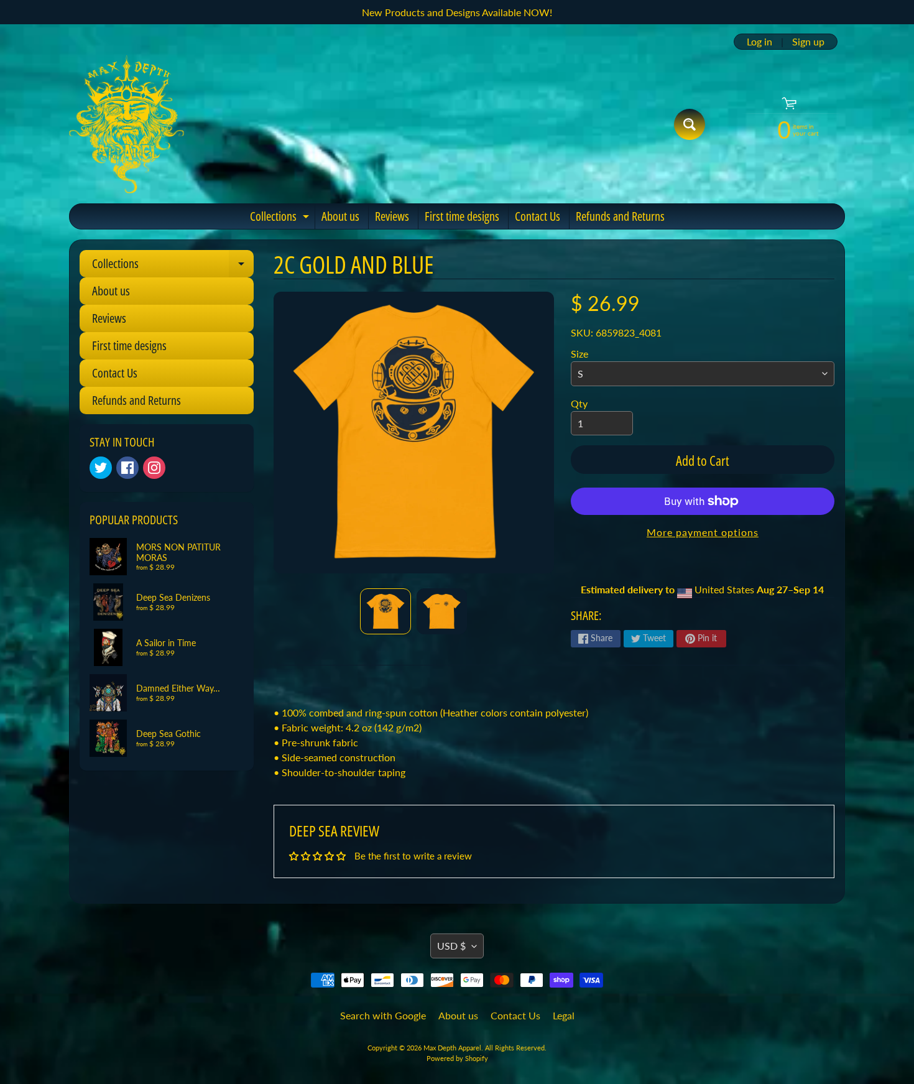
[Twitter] (101, 467)
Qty (579, 403)
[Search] (689, 124)
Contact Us (537, 216)
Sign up (808, 42)
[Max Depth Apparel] (126, 124)
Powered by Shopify (457, 1058)
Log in (759, 42)
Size (579, 353)
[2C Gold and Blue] (385, 611)
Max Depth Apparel (452, 1048)
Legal (564, 1015)
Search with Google (383, 1015)
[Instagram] (154, 467)
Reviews (392, 216)
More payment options (703, 532)
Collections (281, 218)
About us (340, 216)
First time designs (462, 216)
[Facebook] (127, 467)
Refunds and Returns (620, 216)
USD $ (451, 946)
